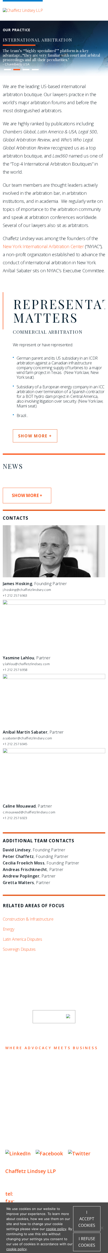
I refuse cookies (86, 1242)
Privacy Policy (20, 1128)
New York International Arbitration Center (43, 246)
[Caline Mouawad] (54, 752)
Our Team (20, 1074)
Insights (19, 1093)
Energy (8, 929)
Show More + (27, 495)
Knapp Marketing (53, 1143)
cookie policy (56, 1229)
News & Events (28, 1103)
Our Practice (25, 1083)
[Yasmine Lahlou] (54, 603)
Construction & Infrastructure (28, 919)
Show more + (35, 436)
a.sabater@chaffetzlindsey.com (27, 738)
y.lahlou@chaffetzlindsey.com (26, 664)
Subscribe (51, 1016)
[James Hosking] (54, 576)
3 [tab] (26, 69)
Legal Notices (57, 1128)
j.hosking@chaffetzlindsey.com (27, 589)
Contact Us (23, 1113)
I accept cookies (86, 1218)
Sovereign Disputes (19, 949)
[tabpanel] (54, 57)
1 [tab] (7, 69)
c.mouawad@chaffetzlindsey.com (29, 812)
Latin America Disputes (22, 939)
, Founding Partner (35, 583)
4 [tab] (35, 69)
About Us (19, 1064)
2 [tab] (16, 69)
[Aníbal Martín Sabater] (54, 677)
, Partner (26, 658)
